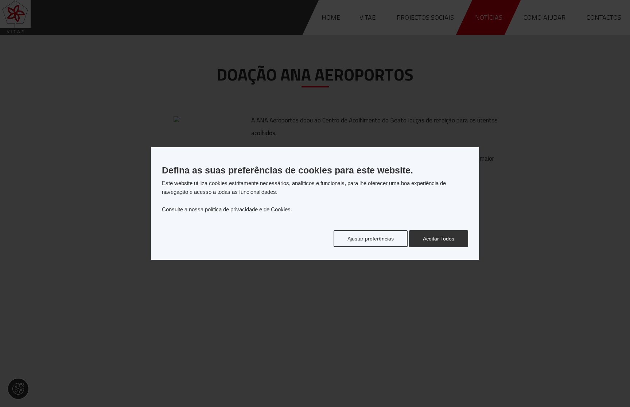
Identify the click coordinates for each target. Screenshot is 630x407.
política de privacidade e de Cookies (248, 209)
